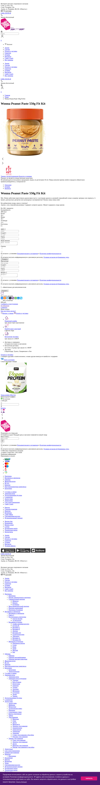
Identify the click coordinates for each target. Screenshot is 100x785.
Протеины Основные (16, 610)
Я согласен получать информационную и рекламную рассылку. (35, 257)
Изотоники (12, 756)
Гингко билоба (17, 618)
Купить (3, 408)
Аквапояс (15, 733)
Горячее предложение (12, 752)
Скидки (7, 49)
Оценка (3, 246)
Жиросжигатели (10, 481)
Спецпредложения (11, 509)
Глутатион (15, 692)
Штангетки (12, 707)
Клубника (15, 604)
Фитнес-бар (8, 521)
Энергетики (9, 500)
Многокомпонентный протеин (19, 606)
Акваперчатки (17, 728)
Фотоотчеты (9, 532)
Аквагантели (16, 729)
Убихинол (15, 636)
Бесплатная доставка (11, 336)
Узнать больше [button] (21, 782)
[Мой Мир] (18, 298)
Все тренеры (9, 60)
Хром (14, 648)
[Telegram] (7, 298)
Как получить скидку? (8, 311)
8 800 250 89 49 (6, 13)
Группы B (15, 626)
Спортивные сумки (15, 712)
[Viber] (13, 298)
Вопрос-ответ (9, 525)
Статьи (7, 526)
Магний (15, 650)
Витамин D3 (16, 633)
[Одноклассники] (5, 298)
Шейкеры (12, 705)
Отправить (5, 259)
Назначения (8, 523)
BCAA (7, 483)
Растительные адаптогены (17, 617)
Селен (14, 645)
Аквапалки (16, 731)
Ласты (14, 722)
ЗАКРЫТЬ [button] (89, 778)
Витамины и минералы (12, 478)
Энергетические (14, 671)
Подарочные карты (11, 528)
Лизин (14, 694)
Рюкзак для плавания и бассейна (23, 747)
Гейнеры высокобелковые (17, 657)
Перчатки (12, 710)
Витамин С (16, 627)
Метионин (16, 691)
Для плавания (13, 717)
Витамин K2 (16, 640)
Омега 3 (11, 615)
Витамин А (16, 638)
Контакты (8, 56)
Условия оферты (10, 546)
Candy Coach (9, 58)
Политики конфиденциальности (50, 253)
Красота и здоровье (25, 176)
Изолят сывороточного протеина (20, 597)
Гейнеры (7, 479)
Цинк (14, 647)
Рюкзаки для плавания (20, 737)
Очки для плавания (18, 740)
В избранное (5, 306)
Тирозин (15, 680)
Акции (7, 48)
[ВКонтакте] (2, 298)
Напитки (8, 511)
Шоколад (15, 601)
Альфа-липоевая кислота (20, 624)
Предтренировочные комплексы (15, 487)
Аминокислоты (10, 493)
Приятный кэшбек (11, 321)
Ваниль (14, 603)
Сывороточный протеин (17, 599)
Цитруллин (16, 684)
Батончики (8, 488)
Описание (8, 185)
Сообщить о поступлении (9, 304)
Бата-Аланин (16, 682)
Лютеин (15, 631)
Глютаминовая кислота (12, 516)
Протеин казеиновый (16, 608)
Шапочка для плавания (20, 745)
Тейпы (11, 715)
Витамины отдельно (15, 622)
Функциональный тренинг (14, 518)
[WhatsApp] (15, 298)
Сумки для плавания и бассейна (23, 735)
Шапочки (15, 719)
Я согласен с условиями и (31, 253)
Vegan (7, 763)
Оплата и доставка (11, 51)
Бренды (7, 507)
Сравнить (4, 307)
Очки (14, 721)
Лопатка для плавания (19, 726)
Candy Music (9, 514)
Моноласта (16, 724)
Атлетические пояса (15, 708)
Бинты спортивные (15, 714)
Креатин (7, 485)
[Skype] (21, 298)
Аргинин (15, 689)
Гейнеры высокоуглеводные (18, 659)
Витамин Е (16, 629)
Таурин (14, 687)
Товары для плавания (16, 738)
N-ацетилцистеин (18, 634)
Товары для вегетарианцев (10, 176)
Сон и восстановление (12, 502)
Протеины (8, 476)
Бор (13, 652)
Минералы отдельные (16, 641)
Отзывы (7, 55)
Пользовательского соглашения (27, 253)
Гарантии (8, 53)
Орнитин (15, 685)
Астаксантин (16, 620)
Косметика (8, 513)
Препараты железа (18, 643)
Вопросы (8, 188)
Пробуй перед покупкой (13, 329)
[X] (10, 298)
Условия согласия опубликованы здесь (56, 257)
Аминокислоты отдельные (17, 678)
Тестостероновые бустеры (13, 495)
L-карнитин (9, 497)
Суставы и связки (11, 492)
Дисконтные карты (11, 530)
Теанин (14, 696)
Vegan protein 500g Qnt (8, 395)
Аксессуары (9, 499)
